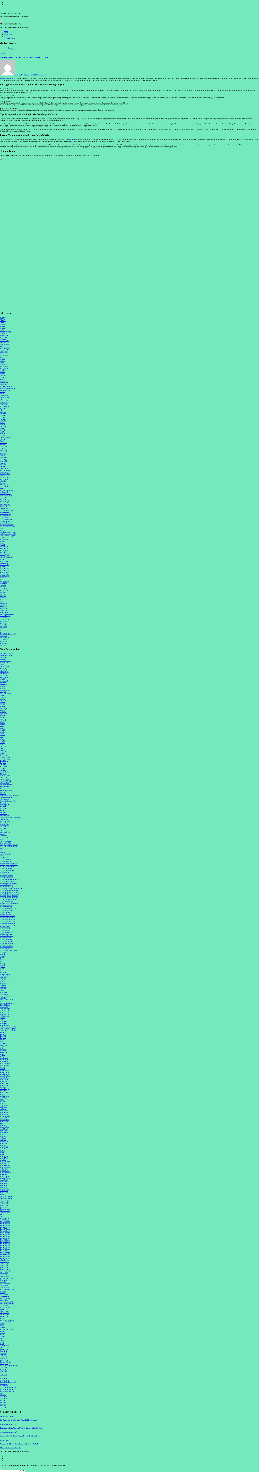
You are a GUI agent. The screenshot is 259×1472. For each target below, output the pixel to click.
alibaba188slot (4, 1127)
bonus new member (6, 557)
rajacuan (2, 750)
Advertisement (8, 34)
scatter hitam (4, 1300)
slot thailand (4, 479)
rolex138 (3, 426)
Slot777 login (4, 799)
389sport (3, 715)
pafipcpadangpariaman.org (8, 863)
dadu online (3, 1280)
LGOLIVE (3, 446)
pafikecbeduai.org (5, 928)
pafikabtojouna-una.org (7, 881)
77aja (1, 1041)
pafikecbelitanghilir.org (7, 916)
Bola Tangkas (4, 755)
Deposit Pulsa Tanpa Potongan (10, 817)
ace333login (4, 1060)
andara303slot (4, 1147)
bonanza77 (3, 450)
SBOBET (3, 417)
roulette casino (4, 397)
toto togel (3, 592)
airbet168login (4, 1089)
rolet (1, 399)
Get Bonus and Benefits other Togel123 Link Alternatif (18, 1420)
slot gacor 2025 (5, 486)
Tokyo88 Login (5, 1005)
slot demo (3, 1369)
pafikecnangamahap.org (7, 917)
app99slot (3, 1194)
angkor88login (4, 1171)
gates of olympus (5, 996)
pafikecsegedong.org (6, 905)
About (6, 32)
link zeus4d (3, 1384)
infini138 (3, 701)
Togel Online (4, 761)
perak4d (2, 423)
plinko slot (3, 603)
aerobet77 (3, 1067)
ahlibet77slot (4, 1085)
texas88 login (4, 612)
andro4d (2, 1151)
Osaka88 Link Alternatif (7, 634)
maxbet (2, 53)
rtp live (2, 834)
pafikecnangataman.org (7, 921)
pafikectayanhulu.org (6, 945)
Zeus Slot (3, 794)
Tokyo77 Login (5, 1222)
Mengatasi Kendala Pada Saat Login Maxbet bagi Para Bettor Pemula (24, 57)
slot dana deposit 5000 (7, 1302)
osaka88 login (4, 1440)
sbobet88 (3, 346)
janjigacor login (5, 1009)
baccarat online (5, 474)
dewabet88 (3, 457)
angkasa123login (5, 1167)
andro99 (2, 1154)
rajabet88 (3, 748)
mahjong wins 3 (5, 554)
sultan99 (2, 704)
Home (6, 31)
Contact (6, 36)
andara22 (3, 1145)
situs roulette (4, 395)
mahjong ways (4, 1287)
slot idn (2, 392)
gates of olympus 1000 (7, 1289)
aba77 (2, 1047)
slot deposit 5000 (5, 505)
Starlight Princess (5, 1362)
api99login (3, 1187)
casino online (4, 1285)
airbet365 (3, 1090)
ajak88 (2, 1100)
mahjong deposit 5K (6, 332)
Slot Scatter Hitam (6, 1196)
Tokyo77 (3, 763)
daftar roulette (4, 401)
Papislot (2, 439)
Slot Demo (3, 381)
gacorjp (2, 463)
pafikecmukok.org (6, 939)
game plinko (4, 1378)
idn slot (2, 342)
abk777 (2, 1056)
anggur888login (5, 1162)
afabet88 (2, 1069)
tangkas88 (3, 1355)
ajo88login (3, 1107)
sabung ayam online (6, 790)
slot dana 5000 (4, 341)
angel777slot (4, 1158)
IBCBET (3, 415)
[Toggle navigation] (1, 22)
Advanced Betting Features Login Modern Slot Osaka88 (19, 1444)
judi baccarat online (6, 386)
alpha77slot (3, 1131)
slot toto (2, 357)
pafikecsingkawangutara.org (9, 897)
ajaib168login (4, 1096)
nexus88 (2, 723)
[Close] (1, 1469)
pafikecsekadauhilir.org (7, 923)
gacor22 (2, 850)
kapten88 (3, 712)
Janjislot (2, 483)
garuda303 (3, 377)
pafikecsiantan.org (6, 907)
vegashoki (3, 752)
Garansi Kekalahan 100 (7, 801)
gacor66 (2, 379)
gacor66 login (4, 568)
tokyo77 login (4, 1309)
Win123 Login (4, 1200)
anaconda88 (4, 1141)
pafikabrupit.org (5, 516)
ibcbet (2, 839)
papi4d (2, 744)
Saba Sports (4, 848)
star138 (2, 699)
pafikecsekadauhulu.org (7, 925)
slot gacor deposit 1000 (7, 1389)
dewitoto (3, 459)
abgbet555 (3, 1052)
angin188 (3, 1163)
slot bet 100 (3, 621)
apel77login (3, 1185)
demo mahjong (5, 1380)
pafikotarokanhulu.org (7, 866)
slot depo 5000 (4, 619)
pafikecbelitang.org (6, 914)
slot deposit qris (5, 1307)
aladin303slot (4, 1121)
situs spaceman (5, 1296)
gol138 (2, 432)
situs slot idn (4, 383)
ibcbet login (3, 1351)
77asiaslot (3, 1043)
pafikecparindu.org (6, 941)
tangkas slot (3, 404)
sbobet (2, 475)
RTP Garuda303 (5, 437)
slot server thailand (6, 785)
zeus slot (2, 1293)
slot (1, 1001)
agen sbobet (4, 643)
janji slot (2, 1018)
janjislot (2, 363)
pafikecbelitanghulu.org (7, 919)
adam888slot (4, 1061)
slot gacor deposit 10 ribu (8, 1387)
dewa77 (2, 430)
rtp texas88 (3, 683)
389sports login (5, 1209)
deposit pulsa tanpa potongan (9, 795)
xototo (2, 754)
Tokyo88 (3, 803)
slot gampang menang (7, 614)
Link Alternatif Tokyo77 (8, 536)
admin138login (5, 1063)
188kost (2, 1039)
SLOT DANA (4, 772)
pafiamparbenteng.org (7, 885)
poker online (4, 468)
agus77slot (3, 1081)
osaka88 (2, 1331)
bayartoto (3, 448)
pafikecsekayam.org (6, 943)
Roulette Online (5, 757)
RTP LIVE (3, 419)
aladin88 (2, 703)
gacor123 (3, 577)
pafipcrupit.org (4, 517)
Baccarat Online (5, 759)
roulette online (4, 666)
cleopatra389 (19, 75)
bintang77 (3, 710)
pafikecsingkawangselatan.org (9, 892)
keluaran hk (3, 403)
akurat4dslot (4, 1112)
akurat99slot (4, 1114)
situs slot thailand (5, 470)
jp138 (2, 717)
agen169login (4, 1074)
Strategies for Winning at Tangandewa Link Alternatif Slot (20, 1436)
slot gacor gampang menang (9, 845)
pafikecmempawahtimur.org (9, 903)
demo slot (3, 1373)
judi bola (3, 393)
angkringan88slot (5, 1172)
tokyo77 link (4, 1349)
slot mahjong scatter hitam (8, 950)
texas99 (2, 488)
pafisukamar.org (5, 512)
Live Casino (4, 857)
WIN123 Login (5, 1218)
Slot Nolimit (4, 823)
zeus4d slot (3, 506)
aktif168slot (3, 1111)
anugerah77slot (5, 1178)
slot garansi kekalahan (7, 1320)
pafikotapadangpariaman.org (9, 865)
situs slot (2, 659)
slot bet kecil (4, 355)
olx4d (2, 428)
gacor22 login (4, 1025)
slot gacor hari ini (5, 693)
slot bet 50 (3, 1353)
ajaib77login (4, 1098)
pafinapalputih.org (6, 868)
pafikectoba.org (5, 948)
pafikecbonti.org (5, 930)
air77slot (2, 1087)
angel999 (3, 1160)
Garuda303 (3, 375)
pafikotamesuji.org (6, 514)
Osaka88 (3, 617)
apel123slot (3, 1182)
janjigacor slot (4, 492)
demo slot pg (4, 994)
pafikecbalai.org (5, 927)
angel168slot (4, 1156)
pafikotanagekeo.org (6, 510)
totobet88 (3, 421)
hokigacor (3, 466)
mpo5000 (3, 721)
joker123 (3, 481)
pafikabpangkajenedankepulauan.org (11, 888)
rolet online (3, 384)
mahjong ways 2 (5, 344)
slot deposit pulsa (5, 854)
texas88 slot (3, 684)
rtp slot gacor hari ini (6, 999)
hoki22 (2, 1338)
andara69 (3, 1149)
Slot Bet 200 (4, 1007)
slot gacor (3, 412)
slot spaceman (4, 539)
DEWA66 (3, 319)
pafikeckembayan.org (7, 936)
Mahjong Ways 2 (5, 781)
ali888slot (3, 1125)
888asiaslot (3, 1045)
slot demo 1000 (5, 821)
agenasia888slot (5, 1076)
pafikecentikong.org (6, 932)
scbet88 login (4, 672)
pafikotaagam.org (5, 859)
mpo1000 (3, 719)
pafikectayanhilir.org (6, 947)
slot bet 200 (3, 623)
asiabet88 (3, 444)
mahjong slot (4, 364)
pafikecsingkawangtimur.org (9, 896)
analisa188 (3, 1143)
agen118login (4, 1070)
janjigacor (3, 978)
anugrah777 (4, 1180)
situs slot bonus (5, 1298)
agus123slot (4, 1080)
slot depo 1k (4, 1305)
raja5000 (3, 746)
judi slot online (4, 406)
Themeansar (61, 1465)
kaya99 (2, 706)
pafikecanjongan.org (6, 901)
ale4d (1, 1123)
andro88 (2, 1152)
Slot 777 (2, 1214)
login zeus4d (4, 546)
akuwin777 (3, 1118)
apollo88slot (4, 1191)
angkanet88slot (5, 1165)
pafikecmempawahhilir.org (8, 899)
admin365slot (4, 1065)
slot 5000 (3, 1282)
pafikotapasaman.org (6, 861)
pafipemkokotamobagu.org (8, 883)
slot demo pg (4, 485)
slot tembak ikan (5, 390)
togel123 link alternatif (7, 1416)
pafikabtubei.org (5, 872)
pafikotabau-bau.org (6, 887)
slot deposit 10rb (5, 832)
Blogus (52, 1465)
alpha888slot (4, 1132)
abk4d (2, 1054)
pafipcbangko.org (5, 521)
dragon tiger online (6, 655)
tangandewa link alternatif (8, 1424)
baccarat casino (5, 974)
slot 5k (2, 628)
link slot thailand (5, 1284)
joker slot (3, 998)
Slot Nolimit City (5, 841)
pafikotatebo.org (5, 523)
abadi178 (3, 1049)
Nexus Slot (3, 777)
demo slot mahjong (6, 495)
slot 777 (2, 353)
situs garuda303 (5, 581)
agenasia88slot (4, 1078)
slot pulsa (3, 828)
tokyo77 (2, 856)
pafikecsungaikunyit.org (7, 910)
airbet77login (4, 1092)
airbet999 (3, 1094)
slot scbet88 (3, 670)
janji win (3, 317)
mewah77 (3, 424)
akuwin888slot (4, 1120)
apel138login (4, 1183)
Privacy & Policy (9, 38)
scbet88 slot (3, 673)
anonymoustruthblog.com (8, 78)
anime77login (4, 1176)
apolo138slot (4, 1192)
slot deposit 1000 (5, 1322)
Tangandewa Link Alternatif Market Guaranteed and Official (21, 1428)
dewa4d (2, 455)
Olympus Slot (4, 783)
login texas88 (4, 681)
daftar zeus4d (4, 1386)
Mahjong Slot (4, 805)
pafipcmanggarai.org (6, 876)
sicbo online (4, 1273)
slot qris (2, 788)
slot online (3, 408)
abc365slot (3, 1050)
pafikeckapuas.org (6, 934)
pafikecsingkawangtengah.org (9, 894)
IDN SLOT (3, 414)
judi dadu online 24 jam (7, 532)
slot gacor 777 (4, 501)
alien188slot (4, 1129)
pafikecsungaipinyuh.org (8, 908)
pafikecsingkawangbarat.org (9, 890)
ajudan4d (3, 1109)
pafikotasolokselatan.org (7, 526)
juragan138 (3, 708)
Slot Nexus (3, 830)
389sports (3, 587)
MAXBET (3, 766)
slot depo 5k (4, 368)
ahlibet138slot (4, 1083)
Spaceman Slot (5, 786)
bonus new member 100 (7, 1003)
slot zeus (2, 559)
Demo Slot (3, 836)
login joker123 (4, 714)
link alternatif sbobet (6, 653)
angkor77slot (4, 1169)
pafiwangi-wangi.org (6, 877)
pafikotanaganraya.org (7, 874)
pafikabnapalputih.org (7, 870)
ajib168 (2, 1101)
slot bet (2, 1318)
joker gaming (4, 352)
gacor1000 (3, 461)
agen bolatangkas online (7, 388)
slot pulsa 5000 (5, 348)
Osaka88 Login (5, 616)
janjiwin (2, 326)
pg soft (2, 528)
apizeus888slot (4, 1189)
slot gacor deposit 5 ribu (7, 1391)
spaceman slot (4, 350)
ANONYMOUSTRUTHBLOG (10, 13)
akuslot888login (5, 1116)
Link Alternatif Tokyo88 (8, 534)
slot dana (3, 808)
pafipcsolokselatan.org (7, 525)
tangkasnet (3, 337)
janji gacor (3, 1021)
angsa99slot (3, 1174)
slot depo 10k (4, 1356)
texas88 (2, 370)
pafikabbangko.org (6, 519)
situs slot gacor (4, 335)
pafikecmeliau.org (5, 938)
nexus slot (3, 339)
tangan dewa (4, 561)
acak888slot (4, 1058)
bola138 (2, 434)
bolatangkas (4, 508)
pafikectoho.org (5, 912)
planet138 (3, 697)
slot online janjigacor (6, 490)
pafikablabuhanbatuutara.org (9, 879)
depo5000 (3, 454)
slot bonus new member (7, 1278)
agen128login (4, 1072)
